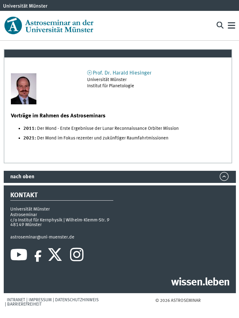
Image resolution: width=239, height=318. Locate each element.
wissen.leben (200, 282)
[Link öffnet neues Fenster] (23, 88)
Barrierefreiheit (24, 304)
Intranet (16, 300)
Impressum (40, 300)
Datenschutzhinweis (77, 300)
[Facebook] (38, 256)
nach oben (22, 176)
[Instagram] (76, 256)
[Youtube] (18, 256)
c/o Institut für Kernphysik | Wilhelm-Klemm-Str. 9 (60, 220)
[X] (55, 256)
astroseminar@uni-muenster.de (42, 237)
